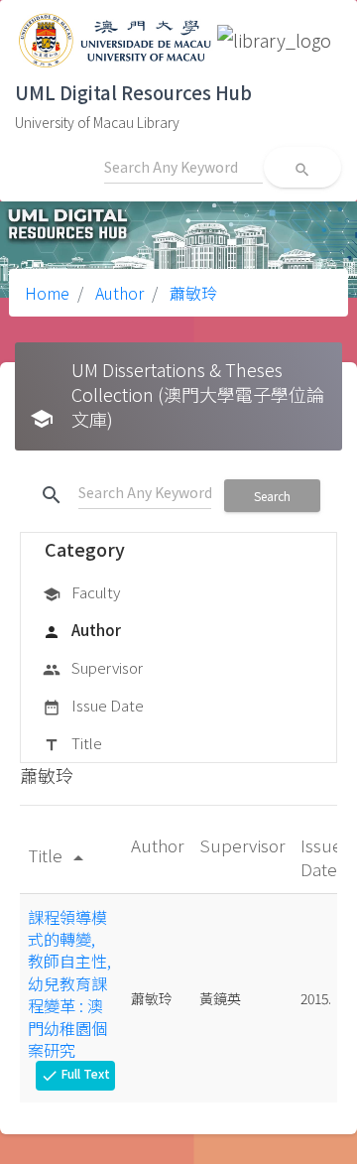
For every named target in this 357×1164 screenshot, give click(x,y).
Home (47, 293)
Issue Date (93, 705)
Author (117, 293)
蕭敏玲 (191, 293)
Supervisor (93, 667)
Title (72, 742)
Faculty (81, 592)
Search (272, 495)
